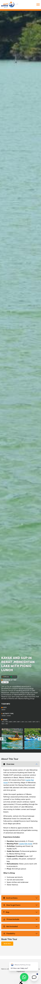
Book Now (7, 944)
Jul (26, 721)
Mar (10, 721)
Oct (37, 721)
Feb (6, 721)
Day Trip (5, 682)
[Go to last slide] (1, 738)
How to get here (13, 905)
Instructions (11, 898)
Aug (30, 721)
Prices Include (13, 919)
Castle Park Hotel (25, 844)
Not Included (12, 926)
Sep (34, 721)
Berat (3, 709)
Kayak (9, 715)
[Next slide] (39, 738)
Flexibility (10, 934)
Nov (3, 723)
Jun (22, 721)
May (18, 721)
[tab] (13, 747)
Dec (7, 723)
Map (7, 912)
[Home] (9, 4)
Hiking (4, 715)
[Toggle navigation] (38, 4)
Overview (10, 764)
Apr (14, 721)
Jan (3, 721)
